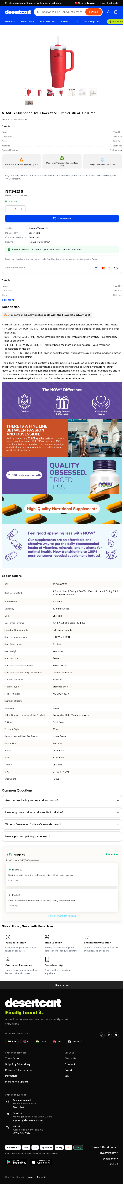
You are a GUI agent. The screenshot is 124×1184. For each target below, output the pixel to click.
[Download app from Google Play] (16, 1162)
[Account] (108, 12)
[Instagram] (102, 1035)
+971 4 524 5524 (22, 1133)
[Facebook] (116, 1035)
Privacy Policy (109, 1153)
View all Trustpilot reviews (62, 915)
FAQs (114, 1164)
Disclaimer (111, 1158)
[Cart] (116, 12)
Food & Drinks (47, 21)
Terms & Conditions (105, 1147)
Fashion (65, 21)
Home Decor (27, 21)
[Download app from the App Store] (41, 1162)
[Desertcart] (18, 12)
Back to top (62, 985)
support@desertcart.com (28, 1120)
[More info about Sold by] (46, 228)
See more (8, 299)
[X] (109, 1035)
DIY (76, 21)
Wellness (10, 21)
